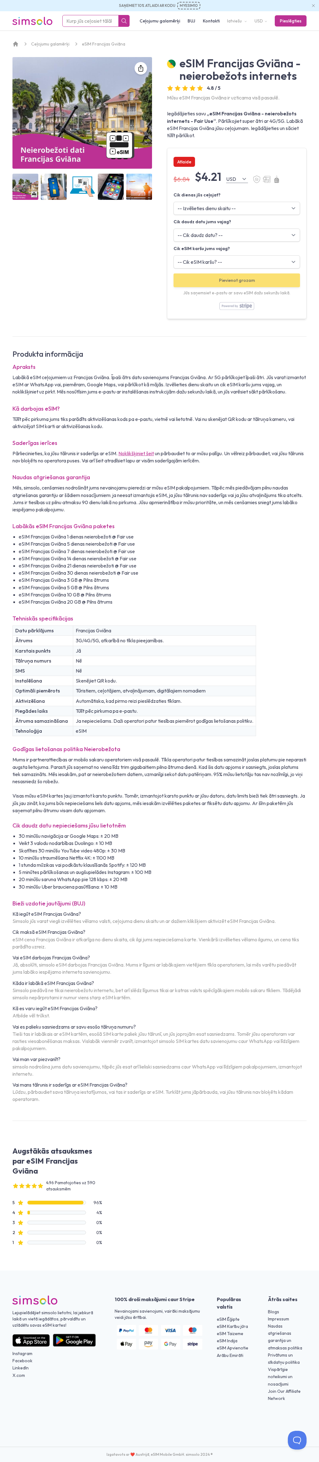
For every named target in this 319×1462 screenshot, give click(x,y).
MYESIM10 (189, 5)
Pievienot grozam (237, 280)
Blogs (273, 1312)
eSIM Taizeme (230, 1333)
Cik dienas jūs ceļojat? (197, 195)
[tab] (25, 187)
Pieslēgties (291, 21)
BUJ (191, 21)
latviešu (235, 21)
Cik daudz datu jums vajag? (202, 221)
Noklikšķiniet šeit (136, 453)
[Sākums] (15, 44)
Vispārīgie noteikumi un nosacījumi (280, 1377)
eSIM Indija (227, 1341)
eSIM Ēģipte (228, 1319)
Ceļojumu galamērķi (160, 21)
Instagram (22, 1353)
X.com (18, 1375)
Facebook (22, 1360)
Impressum (278, 1319)
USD (259, 21)
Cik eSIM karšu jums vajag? (202, 248)
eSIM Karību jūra (232, 1326)
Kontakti (211, 21)
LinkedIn (20, 1368)
